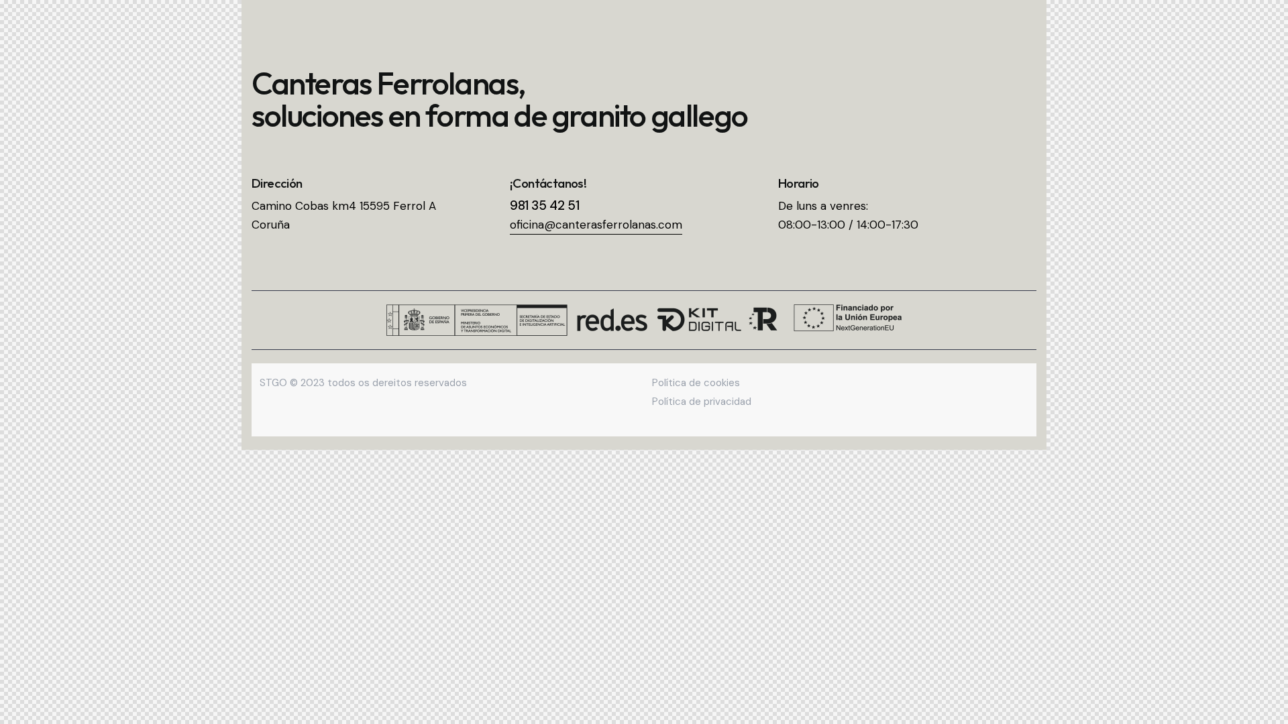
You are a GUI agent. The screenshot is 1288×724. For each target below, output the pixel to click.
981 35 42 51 (544, 205)
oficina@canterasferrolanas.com (596, 224)
